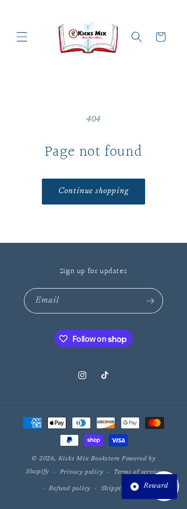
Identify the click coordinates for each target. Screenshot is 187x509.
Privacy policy (81, 472)
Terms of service (137, 472)
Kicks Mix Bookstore (89, 459)
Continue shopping (93, 191)
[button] (22, 37)
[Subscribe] (150, 301)
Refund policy (69, 489)
